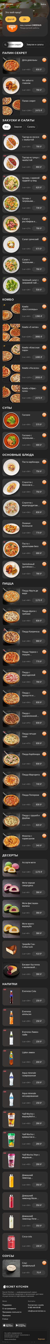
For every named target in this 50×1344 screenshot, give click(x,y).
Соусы (5, 1256)
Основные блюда (11, 455)
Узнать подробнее (9, 1339)
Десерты (7, 855)
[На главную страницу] (25, 1287)
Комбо (5, 300)
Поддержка (6, 1306)
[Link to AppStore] (8, 1326)
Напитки (6, 984)
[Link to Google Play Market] (20, 1326)
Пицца (5, 584)
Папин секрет (9, 53)
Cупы (5, 408)
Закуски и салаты (12, 120)
